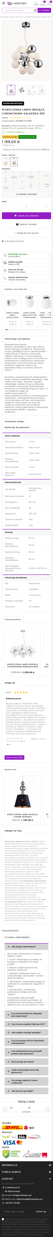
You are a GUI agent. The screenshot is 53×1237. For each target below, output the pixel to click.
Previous (5, 1109)
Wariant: (6, 169)
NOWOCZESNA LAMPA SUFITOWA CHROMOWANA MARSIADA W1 (29, 315)
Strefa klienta (11, 1171)
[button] (46, 314)
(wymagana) (26, 1227)
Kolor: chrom (8, 155)
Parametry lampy (14, 421)
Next (47, 1109)
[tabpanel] (17, 1107)
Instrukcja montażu (14, 241)
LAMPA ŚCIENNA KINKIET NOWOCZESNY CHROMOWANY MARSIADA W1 (12, 315)
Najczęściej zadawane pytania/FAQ (18, 1183)
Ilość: (4, 201)
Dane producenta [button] (10, 930)
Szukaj (45, 10)
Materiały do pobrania (17, 427)
